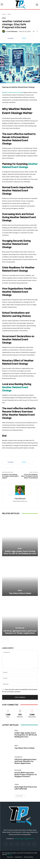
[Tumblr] (28, 844)
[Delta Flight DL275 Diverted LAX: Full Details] (7, 786)
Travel (17, 784)
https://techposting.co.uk (20, 501)
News (9, 14)
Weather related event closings (12, 92)
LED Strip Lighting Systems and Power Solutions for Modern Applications (20, 632)
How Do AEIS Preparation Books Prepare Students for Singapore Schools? (26, 774)
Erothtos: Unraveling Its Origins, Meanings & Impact (10, 476)
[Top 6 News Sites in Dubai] (20, 576)
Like (8, 710)
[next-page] (7, 639)
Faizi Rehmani (12, 31)
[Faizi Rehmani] (4, 31)
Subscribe (32, 710)
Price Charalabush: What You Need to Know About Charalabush (29, 476)
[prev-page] (3, 639)
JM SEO (9, 854)
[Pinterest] (23, 844)
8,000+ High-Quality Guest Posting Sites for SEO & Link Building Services (20, 552)
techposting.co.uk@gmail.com (24, 838)
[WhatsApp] (22, 504)
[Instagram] (11, 844)
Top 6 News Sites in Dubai (20, 593)
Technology (19, 628)
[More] (31, 38)
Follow (20, 710)
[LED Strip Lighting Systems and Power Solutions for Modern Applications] (20, 616)
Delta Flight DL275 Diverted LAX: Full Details (26, 788)
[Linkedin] (17, 844)
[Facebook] (18, 504)
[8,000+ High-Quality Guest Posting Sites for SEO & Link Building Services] (20, 536)
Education (18, 770)
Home (4, 14)
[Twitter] (34, 844)
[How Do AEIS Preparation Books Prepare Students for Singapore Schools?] (7, 773)
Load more (19, 796)
